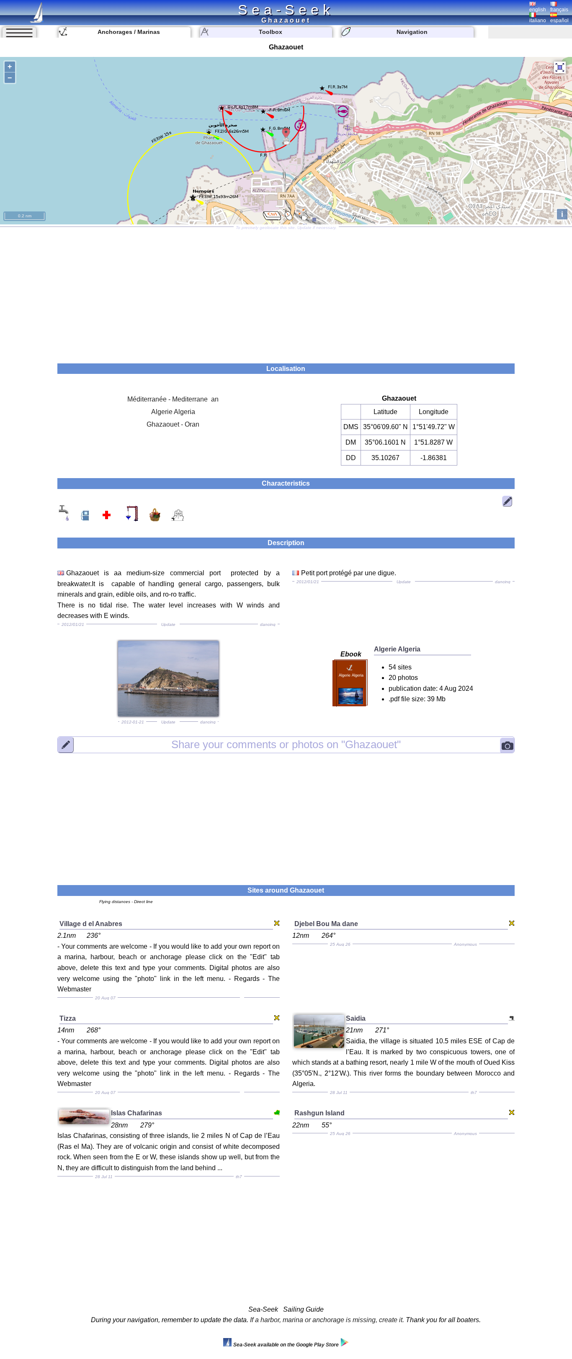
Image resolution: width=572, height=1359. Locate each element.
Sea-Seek (286, 10)
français (559, 10)
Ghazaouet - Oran (173, 424)
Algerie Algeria (173, 411)
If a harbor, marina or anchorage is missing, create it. (327, 1319)
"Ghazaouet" (286, 744)
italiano (537, 20)
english (537, 10)
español (559, 20)
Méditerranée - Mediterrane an (173, 399)
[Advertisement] (286, 292)
